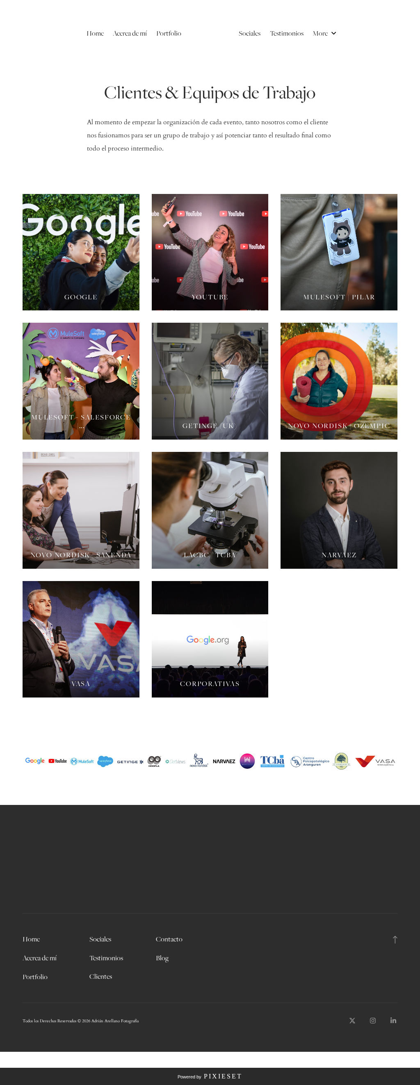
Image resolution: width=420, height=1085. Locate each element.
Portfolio (168, 33)
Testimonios (287, 33)
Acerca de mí (130, 33)
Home (95, 33)
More (321, 33)
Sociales (249, 33)
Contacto (169, 939)
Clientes (100, 976)
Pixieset (223, 1076)
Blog (162, 957)
